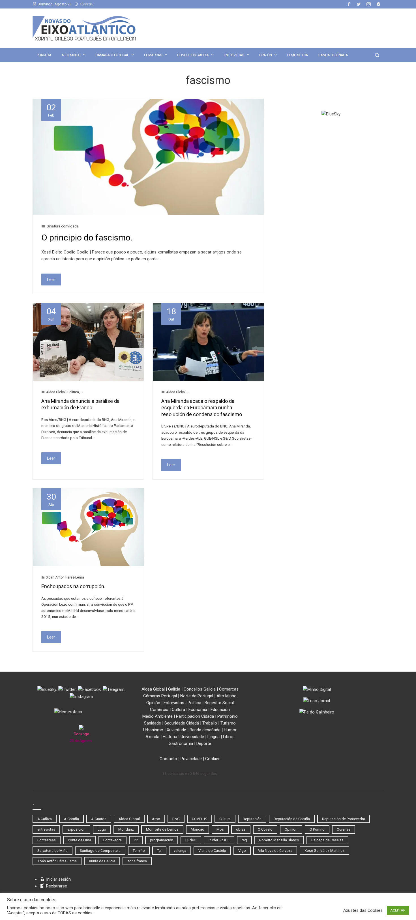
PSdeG (190, 840)
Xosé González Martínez (324, 850)
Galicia (174, 689)
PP (136, 840)
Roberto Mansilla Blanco (279, 840)
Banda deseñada (333, 55)
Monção (197, 829)
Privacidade (191, 758)
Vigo (242, 850)
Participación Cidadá (195, 716)
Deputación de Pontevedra (343, 819)
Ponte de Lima (79, 840)
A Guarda (98, 819)
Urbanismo (153, 729)
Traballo (209, 723)
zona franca (137, 861)
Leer (51, 279)
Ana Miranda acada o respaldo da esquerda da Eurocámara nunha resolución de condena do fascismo (201, 407)
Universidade (192, 736)
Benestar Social (219, 702)
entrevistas (46, 829)
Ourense (343, 829)
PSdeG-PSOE (219, 840)
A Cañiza (44, 819)
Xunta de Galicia (102, 861)
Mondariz (126, 829)
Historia (170, 736)
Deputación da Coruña (292, 819)
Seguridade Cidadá (181, 723)
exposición (76, 829)
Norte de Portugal (196, 695)
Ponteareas (46, 840)
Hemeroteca (297, 55)
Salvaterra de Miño (52, 850)
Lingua (213, 736)
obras (241, 829)
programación (161, 840)
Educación (220, 709)
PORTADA (44, 55)
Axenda (152, 736)
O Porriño (317, 829)
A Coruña (71, 819)
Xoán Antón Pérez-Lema (65, 577)
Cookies (212, 758)
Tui (159, 850)
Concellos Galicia (193, 55)
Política (73, 392)
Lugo (102, 829)
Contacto (168, 758)
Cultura (178, 709)
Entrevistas (234, 55)
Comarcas (153, 55)
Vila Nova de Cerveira (275, 850)
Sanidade (152, 723)
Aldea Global (56, 392)
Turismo (228, 723)
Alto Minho (70, 55)
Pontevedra (112, 840)
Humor (230, 729)
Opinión (265, 55)
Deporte (203, 743)
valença (180, 850)
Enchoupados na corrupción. (73, 586)
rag (244, 840)
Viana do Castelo (212, 850)
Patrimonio (227, 716)
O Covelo (265, 829)
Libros (229, 736)
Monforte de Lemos (162, 829)
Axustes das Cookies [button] (363, 910)
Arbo (156, 819)
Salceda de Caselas (327, 840)
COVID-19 (199, 819)
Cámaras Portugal (112, 55)
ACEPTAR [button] (398, 910)
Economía (197, 709)
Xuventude (176, 729)
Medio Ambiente (157, 716)
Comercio (159, 709)
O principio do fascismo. (86, 237)
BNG (176, 819)
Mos (220, 829)
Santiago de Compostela (100, 850)
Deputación (252, 819)
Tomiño (139, 850)
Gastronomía (181, 743)
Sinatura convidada (63, 226)
